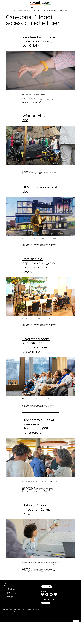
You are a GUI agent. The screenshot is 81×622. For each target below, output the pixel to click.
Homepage (8, 592)
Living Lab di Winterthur (51, 173)
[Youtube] (51, 594)
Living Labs (34, 10)
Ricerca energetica (33, 101)
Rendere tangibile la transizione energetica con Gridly (40, 41)
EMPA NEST (51, 404)
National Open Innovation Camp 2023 (36, 509)
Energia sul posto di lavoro (35, 489)
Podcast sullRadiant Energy (12, 597)
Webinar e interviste (10, 601)
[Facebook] (42, 594)
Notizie (54, 405)
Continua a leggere (51, 564)
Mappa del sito (9, 599)
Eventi (44, 405)
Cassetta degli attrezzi (11, 600)
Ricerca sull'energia (22, 10)
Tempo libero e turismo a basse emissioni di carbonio (40, 490)
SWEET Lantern (37, 102)
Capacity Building (10, 588)
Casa (12, 10)
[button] (12, 11)
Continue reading (38, 482)
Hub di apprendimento (48, 10)
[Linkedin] (55, 594)
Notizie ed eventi (63, 10)
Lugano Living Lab (32, 245)
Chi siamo (8, 586)
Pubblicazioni (25, 406)
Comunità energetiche (27, 405)
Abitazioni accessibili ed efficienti (40, 99)
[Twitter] (46, 594)
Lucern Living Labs (48, 101)
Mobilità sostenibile (32, 173)
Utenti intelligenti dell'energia (36, 406)
